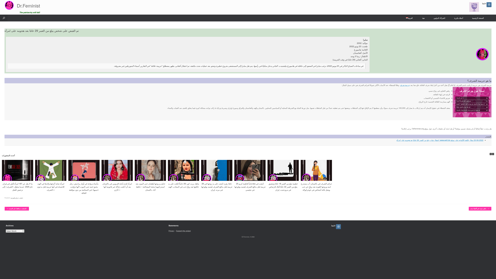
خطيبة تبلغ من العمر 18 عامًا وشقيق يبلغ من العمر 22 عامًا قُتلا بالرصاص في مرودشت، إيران (283, 186)
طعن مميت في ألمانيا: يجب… (479, 209)
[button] (4, 18)
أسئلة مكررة (458, 18)
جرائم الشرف (15, 198)
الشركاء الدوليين (439, 18)
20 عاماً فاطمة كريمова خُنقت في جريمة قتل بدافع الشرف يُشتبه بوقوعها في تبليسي (250, 186)
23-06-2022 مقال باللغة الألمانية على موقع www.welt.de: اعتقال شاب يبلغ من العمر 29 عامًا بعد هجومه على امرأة (440, 140)
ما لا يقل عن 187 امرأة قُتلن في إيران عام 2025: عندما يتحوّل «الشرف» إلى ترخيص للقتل (17, 186)
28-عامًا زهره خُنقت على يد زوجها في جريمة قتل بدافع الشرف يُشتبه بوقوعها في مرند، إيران (216, 186)
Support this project (183, 231)
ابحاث (21, 198)
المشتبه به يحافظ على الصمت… (17, 209)
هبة (423, 18)
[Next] (493, 154)
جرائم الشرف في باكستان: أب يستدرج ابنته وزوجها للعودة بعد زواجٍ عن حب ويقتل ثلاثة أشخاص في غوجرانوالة (316, 186)
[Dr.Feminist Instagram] (489, 4)
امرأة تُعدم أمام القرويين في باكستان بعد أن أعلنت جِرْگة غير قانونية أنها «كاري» (117, 186)
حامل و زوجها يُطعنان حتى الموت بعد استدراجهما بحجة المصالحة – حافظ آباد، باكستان (150, 186)
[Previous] (491, 154)
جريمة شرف (405, 85)
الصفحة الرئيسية (478, 18)
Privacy (171, 231)
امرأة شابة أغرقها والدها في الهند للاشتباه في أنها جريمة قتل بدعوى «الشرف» (50, 186)
